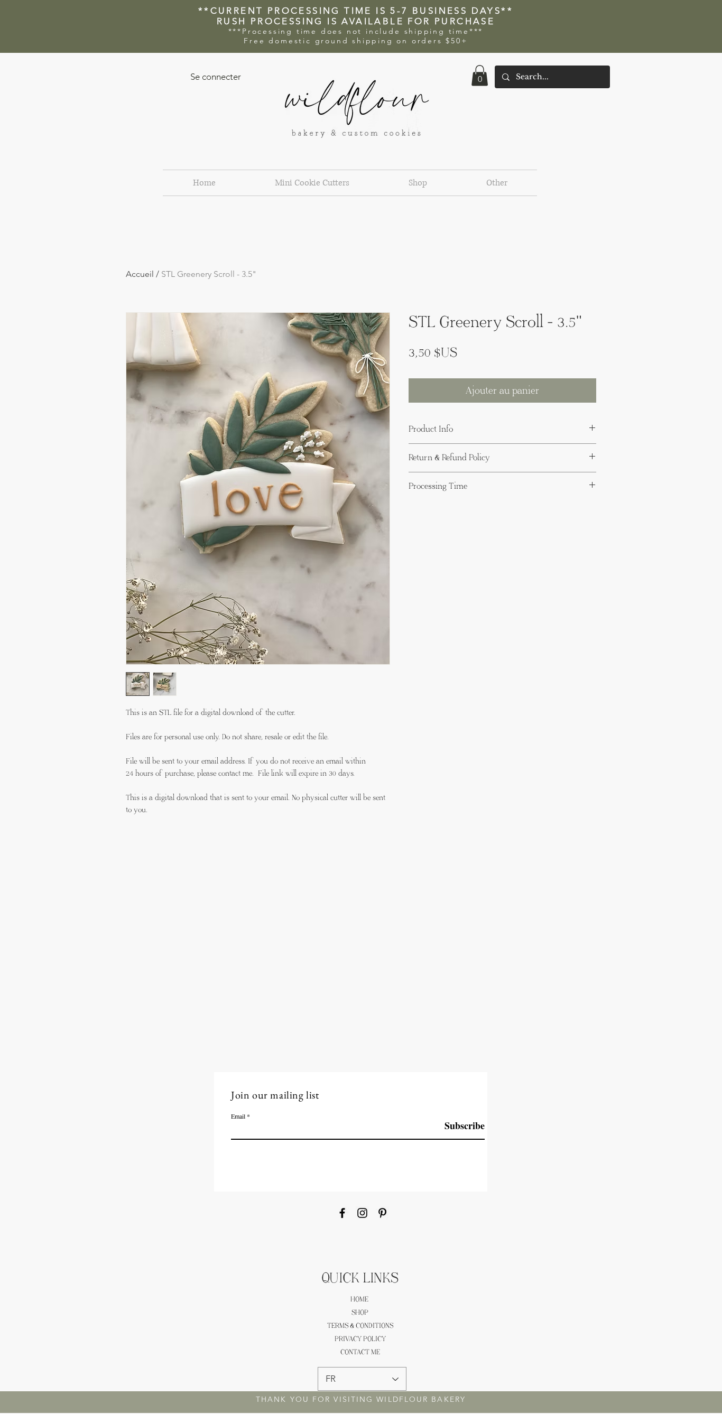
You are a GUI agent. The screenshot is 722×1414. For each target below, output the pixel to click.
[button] (479, 75)
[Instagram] (362, 1213)
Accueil (140, 274)
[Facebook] (342, 1213)
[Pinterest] (382, 1213)
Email (238, 1116)
